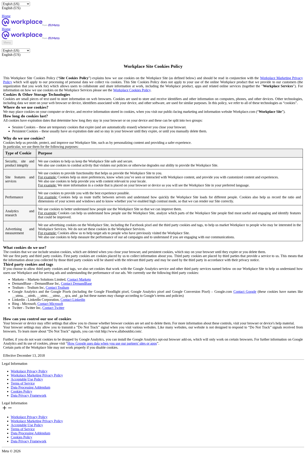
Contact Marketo (79, 279)
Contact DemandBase (76, 283)
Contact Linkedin (72, 300)
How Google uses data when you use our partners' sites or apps (112, 343)
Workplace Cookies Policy (132, 90)
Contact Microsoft (50, 304)
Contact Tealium (57, 287)
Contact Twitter (53, 308)
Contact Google (244, 291)
